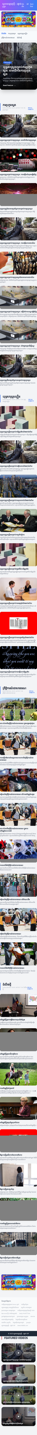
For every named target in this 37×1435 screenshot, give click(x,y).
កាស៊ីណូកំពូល (24, 1304)
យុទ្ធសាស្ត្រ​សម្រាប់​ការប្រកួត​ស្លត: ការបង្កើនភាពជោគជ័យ (17, 243)
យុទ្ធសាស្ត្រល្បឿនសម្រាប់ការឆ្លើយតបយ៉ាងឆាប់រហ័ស (16, 466)
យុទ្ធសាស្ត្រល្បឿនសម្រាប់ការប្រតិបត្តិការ (12, 534)
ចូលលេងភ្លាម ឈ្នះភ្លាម (22, 1316)
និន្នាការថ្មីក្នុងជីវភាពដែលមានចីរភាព (11, 1155)
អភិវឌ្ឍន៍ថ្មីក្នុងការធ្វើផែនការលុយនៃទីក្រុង (12, 1019)
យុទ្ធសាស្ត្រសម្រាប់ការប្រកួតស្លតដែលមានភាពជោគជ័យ (17, 277)
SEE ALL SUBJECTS (30, 108)
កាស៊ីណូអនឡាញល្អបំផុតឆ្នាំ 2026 (25, 1310)
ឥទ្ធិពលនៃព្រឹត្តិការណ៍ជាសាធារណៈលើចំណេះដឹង (15, 899)
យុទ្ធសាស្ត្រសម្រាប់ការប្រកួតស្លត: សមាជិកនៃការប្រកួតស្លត (18, 140)
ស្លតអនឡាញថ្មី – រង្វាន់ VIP (8, 1325)
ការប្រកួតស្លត (12, 33)
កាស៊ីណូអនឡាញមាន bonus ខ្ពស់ (10, 1304)
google (28, 1322)
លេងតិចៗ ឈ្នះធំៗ (6, 1322)
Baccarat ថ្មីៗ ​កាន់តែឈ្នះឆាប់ (9, 1313)
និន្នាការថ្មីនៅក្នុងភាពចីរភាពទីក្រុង (10, 1258)
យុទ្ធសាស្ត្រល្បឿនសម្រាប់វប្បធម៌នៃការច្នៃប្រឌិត (14, 569)
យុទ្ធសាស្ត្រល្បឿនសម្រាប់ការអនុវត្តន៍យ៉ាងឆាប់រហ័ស (16, 603)
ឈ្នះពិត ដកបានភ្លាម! (26, 1307)
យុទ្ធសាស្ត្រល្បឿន (22, 33)
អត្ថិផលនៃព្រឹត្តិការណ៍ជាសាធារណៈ (10, 934)
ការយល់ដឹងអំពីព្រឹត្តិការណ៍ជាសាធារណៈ (12, 968)
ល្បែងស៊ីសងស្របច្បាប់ (18, 1322)
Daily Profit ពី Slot (24, 1313)
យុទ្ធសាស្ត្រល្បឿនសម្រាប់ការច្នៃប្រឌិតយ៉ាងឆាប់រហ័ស (16, 432)
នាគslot (33, 1316)
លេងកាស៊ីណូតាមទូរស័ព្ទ (7, 1319)
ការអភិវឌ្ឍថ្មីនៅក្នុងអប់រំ (7, 1088)
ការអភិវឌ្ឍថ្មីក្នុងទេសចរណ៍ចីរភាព (10, 1223)
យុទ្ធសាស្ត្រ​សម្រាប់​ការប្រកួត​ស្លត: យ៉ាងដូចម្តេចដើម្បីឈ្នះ (17, 346)
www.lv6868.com (22, 1325)
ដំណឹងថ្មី (19, 37)
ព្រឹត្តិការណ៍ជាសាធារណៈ (8, 37)
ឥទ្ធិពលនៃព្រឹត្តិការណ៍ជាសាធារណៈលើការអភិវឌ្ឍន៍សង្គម (17, 794)
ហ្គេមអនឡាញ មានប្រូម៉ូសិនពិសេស (10, 1307)
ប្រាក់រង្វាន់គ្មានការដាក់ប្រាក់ (8, 1316)
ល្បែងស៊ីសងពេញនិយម (21, 1319)
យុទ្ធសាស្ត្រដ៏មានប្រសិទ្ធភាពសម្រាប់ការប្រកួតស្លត (15, 380)
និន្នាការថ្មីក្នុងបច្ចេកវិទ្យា (7, 1189)
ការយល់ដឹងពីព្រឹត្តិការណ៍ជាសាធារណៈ (12, 865)
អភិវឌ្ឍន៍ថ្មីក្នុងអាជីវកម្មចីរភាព (9, 1054)
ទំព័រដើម (3, 33)
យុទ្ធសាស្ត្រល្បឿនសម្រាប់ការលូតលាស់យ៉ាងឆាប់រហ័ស (17, 500)
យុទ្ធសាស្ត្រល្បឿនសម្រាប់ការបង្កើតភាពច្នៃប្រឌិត (14, 672)
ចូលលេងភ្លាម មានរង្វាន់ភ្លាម (8, 1310)
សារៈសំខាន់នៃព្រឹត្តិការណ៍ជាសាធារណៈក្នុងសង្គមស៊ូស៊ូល (17, 723)
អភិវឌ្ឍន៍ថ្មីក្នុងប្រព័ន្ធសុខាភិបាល (9, 1122)
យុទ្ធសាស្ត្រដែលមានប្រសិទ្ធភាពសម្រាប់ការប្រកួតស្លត (16, 209)
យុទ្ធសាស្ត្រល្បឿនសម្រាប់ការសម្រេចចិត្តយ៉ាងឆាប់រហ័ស (17, 637)
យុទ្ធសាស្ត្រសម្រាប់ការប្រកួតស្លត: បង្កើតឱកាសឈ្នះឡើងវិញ (18, 311)
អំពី (28, 4)
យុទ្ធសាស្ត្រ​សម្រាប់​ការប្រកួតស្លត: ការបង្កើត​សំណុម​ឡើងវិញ (18, 174)
